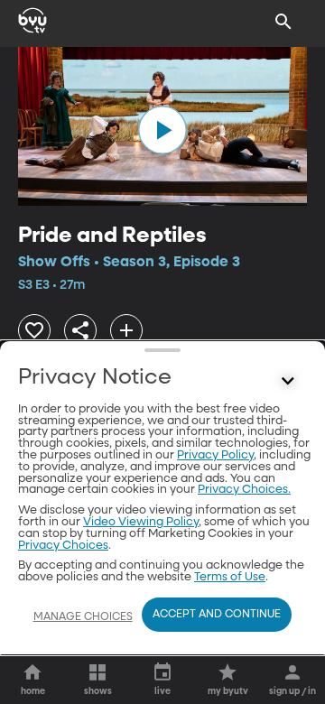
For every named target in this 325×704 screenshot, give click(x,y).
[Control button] (288, 381)
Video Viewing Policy (141, 522)
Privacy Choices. (244, 490)
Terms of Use (229, 577)
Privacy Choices (63, 545)
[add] (126, 330)
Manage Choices (83, 617)
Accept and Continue (217, 614)
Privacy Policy (215, 455)
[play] (162, 130)
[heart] (34, 330)
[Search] (283, 21)
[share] (80, 330)
